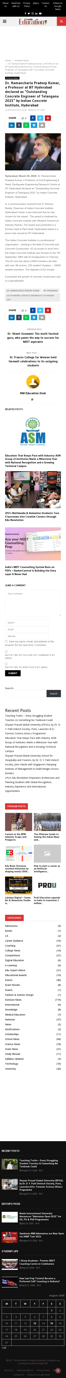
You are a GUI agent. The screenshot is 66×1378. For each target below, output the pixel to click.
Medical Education (15, 1014)
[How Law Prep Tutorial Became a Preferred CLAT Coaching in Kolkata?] (10, 1282)
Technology (11, 1063)
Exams (9, 990)
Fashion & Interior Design (19, 994)
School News (12, 1039)
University (10, 1068)
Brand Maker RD (40, 1363)
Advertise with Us (15, 5)
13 (34, 1323)
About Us (5, 5)
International (12, 1004)
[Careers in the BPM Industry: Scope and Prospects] (18, 822)
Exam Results (12, 984)
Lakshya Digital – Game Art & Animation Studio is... (18, 900)
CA (6, 935)
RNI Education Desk (17, 109)
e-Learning (11, 965)
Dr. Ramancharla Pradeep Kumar (23, 290)
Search (9, 688)
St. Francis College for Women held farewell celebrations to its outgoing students (33, 361)
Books (8, 930)
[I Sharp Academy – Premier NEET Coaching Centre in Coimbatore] (10, 1264)
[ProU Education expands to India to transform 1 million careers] (47, 885)
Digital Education (14, 960)
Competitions (12, 955)
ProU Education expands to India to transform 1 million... (47, 900)
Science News (12, 1044)
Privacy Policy (26, 5)
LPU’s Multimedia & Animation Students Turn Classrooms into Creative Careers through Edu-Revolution (32, 516)
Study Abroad (12, 1053)
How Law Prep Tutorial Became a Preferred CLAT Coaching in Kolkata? (39, 1280)
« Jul (4, 1347)
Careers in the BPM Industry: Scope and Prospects (15, 837)
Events (9, 980)
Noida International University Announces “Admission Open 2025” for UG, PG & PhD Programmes (40, 1216)
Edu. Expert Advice (15, 970)
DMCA (36, 3)
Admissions (11, 925)
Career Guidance (14, 940)
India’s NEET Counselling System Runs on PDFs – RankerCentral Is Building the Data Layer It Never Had (30, 570)
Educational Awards (16, 975)
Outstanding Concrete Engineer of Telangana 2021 (30, 297)
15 (51, 1323)
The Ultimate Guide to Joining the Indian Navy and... (46, 837)
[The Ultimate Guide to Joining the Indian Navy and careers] (47, 822)
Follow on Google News (57, 6)
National (10, 1019)
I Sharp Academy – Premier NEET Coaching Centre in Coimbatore (37, 1262)
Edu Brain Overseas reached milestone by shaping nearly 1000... (17, 868)
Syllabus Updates (14, 1058)
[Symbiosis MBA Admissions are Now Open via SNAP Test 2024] (10, 1237)
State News (11, 1049)
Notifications (12, 1029)
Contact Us (45, 5)
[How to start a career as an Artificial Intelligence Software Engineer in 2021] (47, 854)
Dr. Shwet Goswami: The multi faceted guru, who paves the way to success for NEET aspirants (33, 338)
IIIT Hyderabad (51, 290)
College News (12, 950)
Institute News (12, 78)
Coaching (10, 945)
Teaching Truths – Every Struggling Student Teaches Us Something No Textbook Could (38, 1163)
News (8, 1024)
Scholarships (12, 1034)
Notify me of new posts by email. (27, 667)
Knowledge (11, 1009)
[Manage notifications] (58, 1370)
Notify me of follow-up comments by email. (30, 657)
